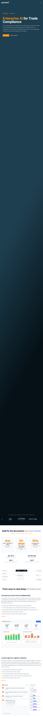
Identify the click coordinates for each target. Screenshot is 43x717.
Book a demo (6, 35)
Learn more (4, 616)
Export (39, 621)
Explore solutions (15, 35)
